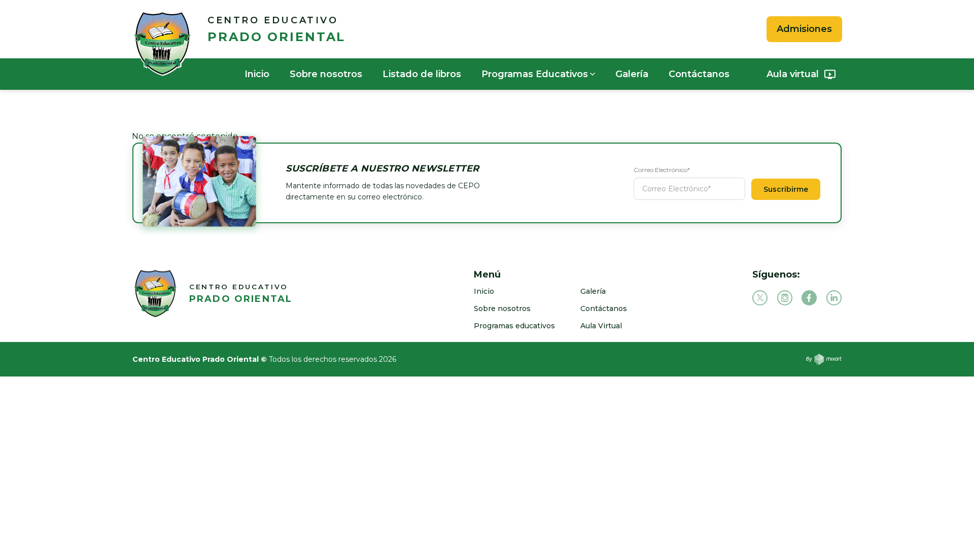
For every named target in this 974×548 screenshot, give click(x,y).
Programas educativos (514, 325)
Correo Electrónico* (662, 170)
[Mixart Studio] (824, 359)
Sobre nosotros (326, 74)
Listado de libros (421, 74)
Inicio (257, 74)
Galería (631, 74)
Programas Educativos (534, 74)
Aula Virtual (601, 325)
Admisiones (804, 29)
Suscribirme (785, 189)
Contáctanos (699, 74)
